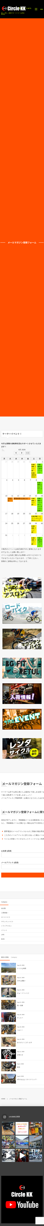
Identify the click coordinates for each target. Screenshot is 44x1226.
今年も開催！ (21, 981)
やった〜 (20, 1018)
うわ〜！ (20, 1030)
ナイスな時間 (21, 968)
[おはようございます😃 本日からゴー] (35, 1142)
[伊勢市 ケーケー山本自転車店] (13, 8)
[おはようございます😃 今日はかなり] (35, 1128)
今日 (27, 453)
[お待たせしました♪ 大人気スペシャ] (8, 1128)
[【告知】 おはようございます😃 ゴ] (22, 1142)
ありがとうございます (24, 1042)
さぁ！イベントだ (23, 993)
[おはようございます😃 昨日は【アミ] (8, 1142)
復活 (18, 1067)
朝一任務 (20, 1005)
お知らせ (20, 1055)
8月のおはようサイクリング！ (27, 1079)
